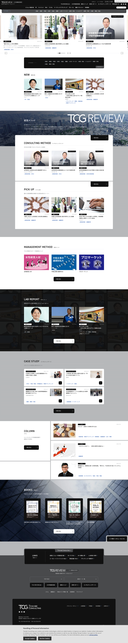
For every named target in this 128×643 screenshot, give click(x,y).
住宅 (49, 11)
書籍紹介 (53, 592)
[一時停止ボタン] (68, 53)
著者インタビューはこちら (118, 538)
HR (36, 7)
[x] (19, 612)
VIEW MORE (99, 66)
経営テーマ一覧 (81, 579)
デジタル (51, 7)
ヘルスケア (79, 11)
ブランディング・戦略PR (87, 558)
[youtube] (24, 612)
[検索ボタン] (117, 7)
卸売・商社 (72, 11)
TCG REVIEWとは (65, 4)
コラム (47, 592)
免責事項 (72, 592)
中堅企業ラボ (115, 4)
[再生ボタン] (70, 53)
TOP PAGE (46, 579)
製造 (37, 11)
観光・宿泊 (97, 11)
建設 (41, 11)
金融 (92, 11)
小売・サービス (64, 11)
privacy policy (93, 635)
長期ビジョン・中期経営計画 (57, 555)
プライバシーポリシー (72, 606)
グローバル (71, 7)
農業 (57, 11)
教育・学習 (86, 11)
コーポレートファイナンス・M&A (58, 558)
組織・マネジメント (79, 7)
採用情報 (98, 606)
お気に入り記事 (109, 1)
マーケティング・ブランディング (60, 7)
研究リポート (93, 4)
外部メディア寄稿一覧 (62, 592)
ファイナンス (41, 7)
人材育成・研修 (92, 555)
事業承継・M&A (73, 558)
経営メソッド (84, 4)
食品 (53, 11)
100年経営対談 (76, 4)
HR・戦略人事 (81, 555)
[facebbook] (22, 612)
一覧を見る (96, 137)
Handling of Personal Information (36, 628)
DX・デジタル (71, 555)
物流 (45, 11)
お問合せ (94, 1)
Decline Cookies (45, 638)
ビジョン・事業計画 (29, 7)
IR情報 (90, 606)
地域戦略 (87, 7)
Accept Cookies (30, 638)
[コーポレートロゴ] (64, 550)
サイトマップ (80, 592)
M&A (46, 7)
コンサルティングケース (104, 4)
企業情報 (83, 606)
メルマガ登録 (100, 1)
